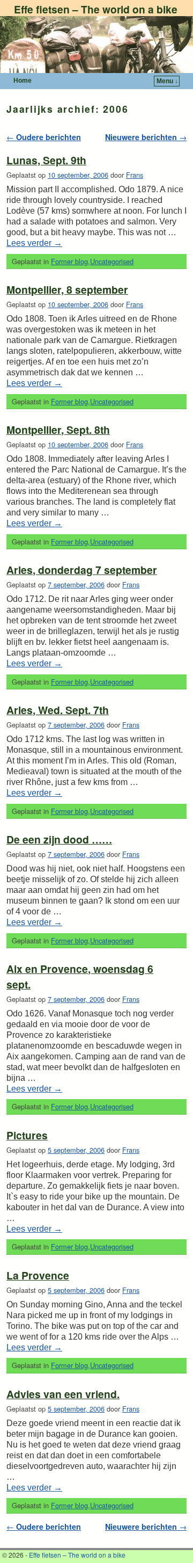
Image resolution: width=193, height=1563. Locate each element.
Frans (134, 175)
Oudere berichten (43, 137)
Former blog (69, 261)
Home (22, 80)
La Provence (37, 1275)
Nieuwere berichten (146, 137)
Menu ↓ (167, 81)
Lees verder (34, 243)
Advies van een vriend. (63, 1393)
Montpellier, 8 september (67, 289)
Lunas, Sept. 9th (46, 160)
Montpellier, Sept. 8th (58, 429)
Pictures (27, 1135)
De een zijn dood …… (59, 839)
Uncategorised (111, 261)
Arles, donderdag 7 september (81, 569)
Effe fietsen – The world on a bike (95, 9)
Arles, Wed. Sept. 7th (57, 709)
